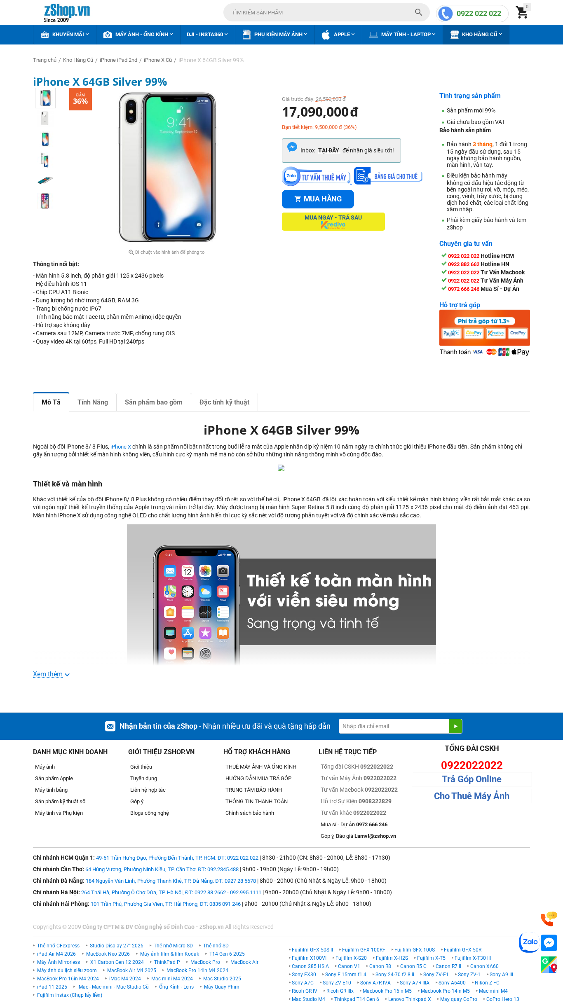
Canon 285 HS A (310, 966)
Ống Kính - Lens (176, 987)
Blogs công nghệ (149, 813)
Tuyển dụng (143, 778)
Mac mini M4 (493, 991)
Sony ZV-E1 (436, 974)
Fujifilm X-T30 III (473, 958)
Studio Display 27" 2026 (116, 946)
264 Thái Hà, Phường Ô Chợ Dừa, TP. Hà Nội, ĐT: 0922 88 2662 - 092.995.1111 (171, 892)
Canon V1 (349, 966)
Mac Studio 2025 (222, 979)
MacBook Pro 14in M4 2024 (197, 970)
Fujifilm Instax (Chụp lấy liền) (69, 995)
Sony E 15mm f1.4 (345, 974)
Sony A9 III (501, 974)
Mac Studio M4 (308, 999)
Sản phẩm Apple (54, 778)
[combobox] (326, 12)
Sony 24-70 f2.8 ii (394, 974)
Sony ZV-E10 (337, 983)
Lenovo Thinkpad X (409, 999)
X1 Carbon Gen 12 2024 (117, 962)
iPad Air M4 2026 (56, 954)
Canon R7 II (448, 966)
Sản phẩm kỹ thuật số (60, 801)
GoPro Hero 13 (502, 999)
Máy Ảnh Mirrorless (58, 962)
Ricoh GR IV (304, 991)
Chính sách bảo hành (249, 813)
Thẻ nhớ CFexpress (58, 946)
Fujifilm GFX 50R (462, 950)
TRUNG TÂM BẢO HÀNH (253, 790)
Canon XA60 (484, 966)
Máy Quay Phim (221, 987)
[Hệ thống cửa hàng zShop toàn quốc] (549, 965)
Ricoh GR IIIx (340, 991)
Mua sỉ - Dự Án (354, 824)
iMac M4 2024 (125, 979)
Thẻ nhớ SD (216, 946)
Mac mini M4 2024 (172, 979)
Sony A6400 (452, 983)
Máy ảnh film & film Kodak (169, 954)
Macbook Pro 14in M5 (445, 991)
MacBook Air (244, 962)
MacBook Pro (205, 962)
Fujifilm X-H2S (392, 958)
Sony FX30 (304, 974)
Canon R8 (380, 966)
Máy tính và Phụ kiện (59, 813)
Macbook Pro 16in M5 (387, 991)
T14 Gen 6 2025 (227, 954)
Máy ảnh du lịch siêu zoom (67, 970)
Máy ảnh (45, 767)
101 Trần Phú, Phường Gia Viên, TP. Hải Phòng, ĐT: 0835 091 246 (166, 904)
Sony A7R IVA (375, 983)
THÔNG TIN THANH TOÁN (256, 801)
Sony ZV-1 (469, 974)
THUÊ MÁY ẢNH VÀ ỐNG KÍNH (260, 767)
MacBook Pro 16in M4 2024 (68, 979)
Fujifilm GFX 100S (414, 950)
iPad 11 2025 (52, 987)
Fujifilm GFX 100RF (363, 950)
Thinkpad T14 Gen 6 (356, 999)
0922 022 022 (479, 13)
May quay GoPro (458, 999)
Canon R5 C (413, 966)
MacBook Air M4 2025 (131, 970)
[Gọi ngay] (549, 919)
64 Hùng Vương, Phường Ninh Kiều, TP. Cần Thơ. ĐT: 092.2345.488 (162, 869)
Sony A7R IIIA (414, 983)
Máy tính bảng (51, 790)
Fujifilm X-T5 (431, 958)
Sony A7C (303, 983)
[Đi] (455, 726)
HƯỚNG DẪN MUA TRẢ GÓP (258, 778)
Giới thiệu (141, 767)
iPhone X (120, 447)
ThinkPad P (167, 962)
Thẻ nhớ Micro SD (173, 946)
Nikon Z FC (487, 983)
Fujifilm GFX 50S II (312, 950)
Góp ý (136, 801)
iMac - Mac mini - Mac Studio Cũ (113, 987)
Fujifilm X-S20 (351, 958)
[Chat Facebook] (549, 943)
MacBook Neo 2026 (108, 954)
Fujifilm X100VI (309, 958)
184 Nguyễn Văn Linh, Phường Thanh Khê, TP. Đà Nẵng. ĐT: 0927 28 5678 (171, 881)
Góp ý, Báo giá (358, 836)
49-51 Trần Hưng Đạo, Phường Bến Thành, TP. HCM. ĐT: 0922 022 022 (177, 858)
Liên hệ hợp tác (148, 790)
